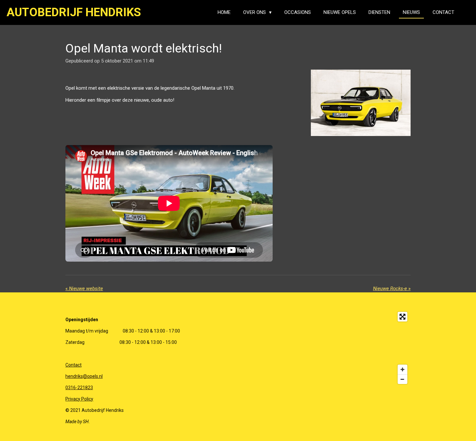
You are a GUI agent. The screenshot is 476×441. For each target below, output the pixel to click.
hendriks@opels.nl (84, 376)
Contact (73, 365)
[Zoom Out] (402, 379)
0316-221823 (79, 387)
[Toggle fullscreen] (402, 317)
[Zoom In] (402, 369)
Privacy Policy (79, 398)
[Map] (360, 348)
